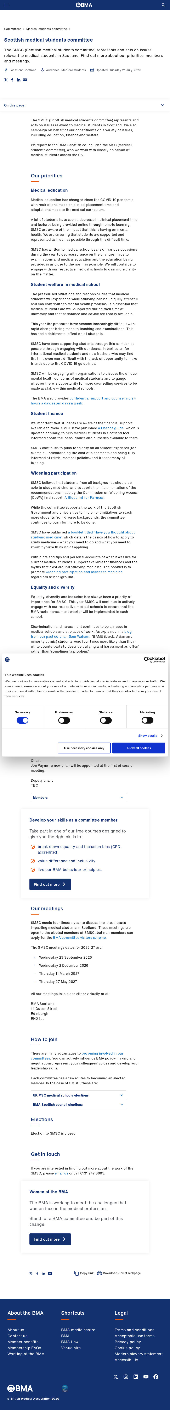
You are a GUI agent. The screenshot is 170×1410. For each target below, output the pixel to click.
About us (15, 1329)
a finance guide (110, 428)
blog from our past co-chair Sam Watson (81, 634)
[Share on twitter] (6, 80)
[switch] (64, 720)
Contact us (17, 1335)
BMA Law (70, 1341)
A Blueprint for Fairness (84, 497)
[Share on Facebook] (12, 80)
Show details (147, 735)
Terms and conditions (134, 1329)
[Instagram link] (126, 1377)
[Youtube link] (146, 1377)
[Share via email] (25, 80)
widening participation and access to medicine (84, 571)
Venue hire (71, 1347)
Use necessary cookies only (84, 748)
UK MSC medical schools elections (61, 1095)
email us (62, 1173)
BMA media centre (78, 1329)
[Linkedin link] (136, 1377)
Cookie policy (127, 1347)
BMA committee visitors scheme (79, 937)
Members (40, 797)
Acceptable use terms (134, 1335)
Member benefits (22, 1341)
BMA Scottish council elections (58, 1104)
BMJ (65, 1335)
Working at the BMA (25, 1353)
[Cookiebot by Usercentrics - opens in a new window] (147, 660)
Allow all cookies (138, 748)
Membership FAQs (24, 1347)
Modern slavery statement (139, 1353)
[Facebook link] (155, 1377)
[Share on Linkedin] (19, 80)
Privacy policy (128, 1341)
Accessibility (126, 1359)
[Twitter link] (116, 1377)
